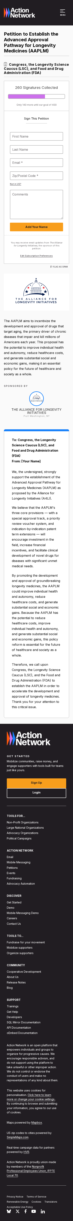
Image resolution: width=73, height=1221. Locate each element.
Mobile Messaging (18, 862)
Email (10, 857)
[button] (63, 14)
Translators (50, 1201)
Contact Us (14, 923)
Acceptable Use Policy (20, 1207)
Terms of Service (36, 1196)
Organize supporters (20, 952)
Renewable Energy (17, 1201)
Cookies (36, 1201)
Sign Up (36, 782)
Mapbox (36, 1122)
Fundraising (14, 878)
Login (36, 792)
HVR (26, 1151)
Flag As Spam (60, 267)
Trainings (12, 1006)
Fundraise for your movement (26, 942)
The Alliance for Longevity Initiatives (36, 411)
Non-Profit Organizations (23, 822)
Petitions (12, 867)
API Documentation (19, 1027)
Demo (10, 907)
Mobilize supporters (20, 947)
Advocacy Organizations (22, 833)
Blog (10, 987)
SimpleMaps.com (17, 1137)
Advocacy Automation (21, 883)
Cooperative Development (24, 971)
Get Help (12, 1011)
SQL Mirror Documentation (23, 1022)
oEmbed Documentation (22, 1033)
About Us (12, 977)
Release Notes (16, 982)
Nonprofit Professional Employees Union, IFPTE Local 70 (31, 1171)
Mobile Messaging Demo (23, 913)
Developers (14, 1016)
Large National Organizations (25, 827)
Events (11, 872)
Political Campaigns (19, 838)
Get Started (14, 902)
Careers (12, 918)
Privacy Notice (15, 1196)
